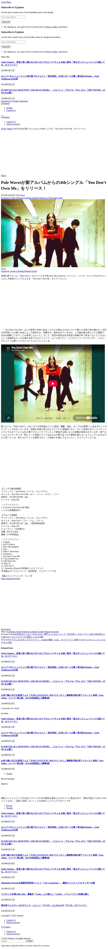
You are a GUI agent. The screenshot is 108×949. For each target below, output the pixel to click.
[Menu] (2, 115)
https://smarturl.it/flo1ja (10, 578)
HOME (9, 108)
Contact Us (11, 110)
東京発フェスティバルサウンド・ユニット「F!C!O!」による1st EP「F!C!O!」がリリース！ (44, 905)
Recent (9, 806)
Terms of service (13, 124)
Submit (29, 941)
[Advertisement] (54, 153)
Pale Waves (6, 629)
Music (3, 175)
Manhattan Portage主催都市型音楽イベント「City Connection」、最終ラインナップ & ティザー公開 (48, 883)
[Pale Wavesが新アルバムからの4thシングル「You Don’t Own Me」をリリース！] (53, 266)
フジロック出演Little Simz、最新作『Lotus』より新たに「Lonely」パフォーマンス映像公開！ (45, 894)
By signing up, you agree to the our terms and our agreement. (36, 27)
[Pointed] (5, 103)
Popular (9, 808)
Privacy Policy (52, 27)
